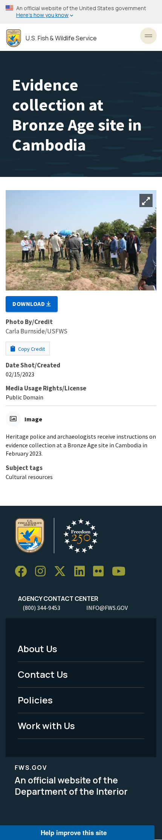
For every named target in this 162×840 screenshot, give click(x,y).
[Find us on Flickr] (101, 571)
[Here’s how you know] (81, 12)
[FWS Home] (13, 38)
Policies (35, 700)
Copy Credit (31, 349)
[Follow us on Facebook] (23, 571)
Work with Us (46, 725)
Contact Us (43, 674)
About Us (37, 648)
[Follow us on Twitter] (62, 571)
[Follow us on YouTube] (121, 571)
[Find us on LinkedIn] (82, 571)
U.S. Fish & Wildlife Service (61, 38)
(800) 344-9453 (41, 607)
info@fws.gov (107, 607)
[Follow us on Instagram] (43, 571)
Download (29, 303)
